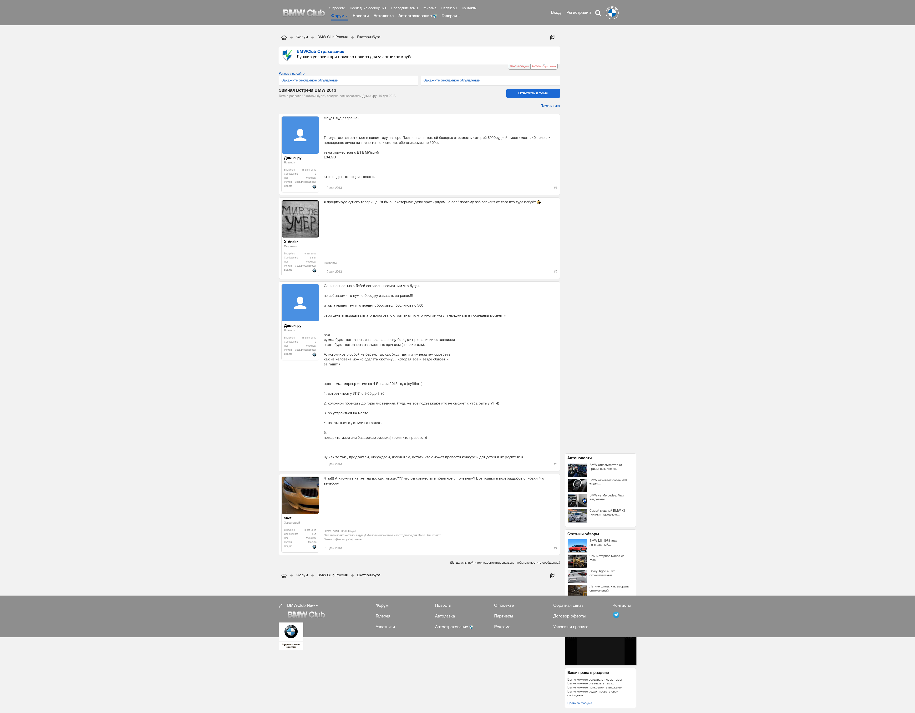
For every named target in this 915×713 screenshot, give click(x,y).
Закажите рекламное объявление (309, 80)
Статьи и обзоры (583, 534)
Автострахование (415, 16)
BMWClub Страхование (544, 67)
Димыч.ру (369, 96)
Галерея (449, 16)
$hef (287, 518)
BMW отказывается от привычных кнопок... (606, 467)
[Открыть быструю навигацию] (552, 37)
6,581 (313, 258)
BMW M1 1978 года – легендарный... (605, 543)
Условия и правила (570, 627)
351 (314, 534)
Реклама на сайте (292, 73)
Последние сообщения (368, 8)
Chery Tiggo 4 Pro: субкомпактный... (602, 573)
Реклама (430, 8)
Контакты (469, 8)
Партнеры (449, 8)
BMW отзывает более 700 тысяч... (608, 482)
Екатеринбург (314, 96)
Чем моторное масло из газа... (607, 558)
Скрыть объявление (557, 52)
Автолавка (384, 16)
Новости (361, 16)
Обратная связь (568, 605)
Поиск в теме (550, 106)
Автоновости (579, 458)
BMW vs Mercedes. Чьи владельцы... (607, 497)
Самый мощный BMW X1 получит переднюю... (607, 513)
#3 (555, 464)
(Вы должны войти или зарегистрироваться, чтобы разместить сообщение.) (505, 562)
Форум (337, 16)
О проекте (337, 8)
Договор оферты (569, 616)
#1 (555, 188)
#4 (555, 548)
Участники (385, 627)
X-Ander (291, 242)
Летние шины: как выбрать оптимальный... (609, 588)
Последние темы (404, 8)
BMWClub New (301, 605)
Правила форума (579, 703)
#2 (555, 272)
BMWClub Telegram (519, 67)
